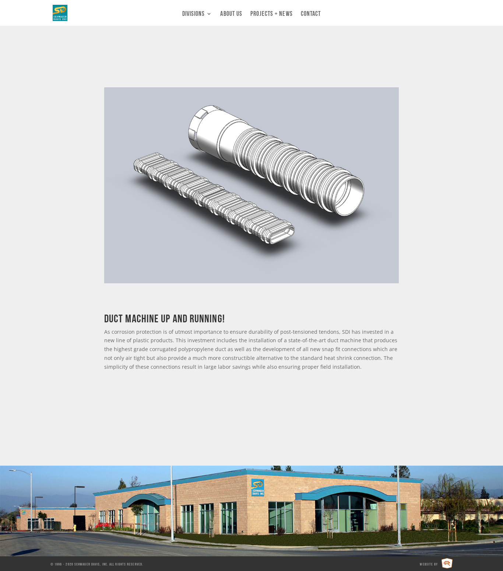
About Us (231, 14)
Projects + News (271, 14)
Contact (311, 14)
